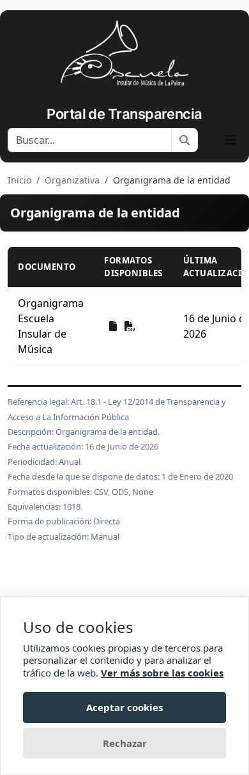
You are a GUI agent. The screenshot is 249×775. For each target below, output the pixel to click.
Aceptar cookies (124, 707)
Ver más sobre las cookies (162, 672)
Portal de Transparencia (124, 114)
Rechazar (125, 743)
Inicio (19, 180)
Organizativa (72, 180)
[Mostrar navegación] (230, 140)
